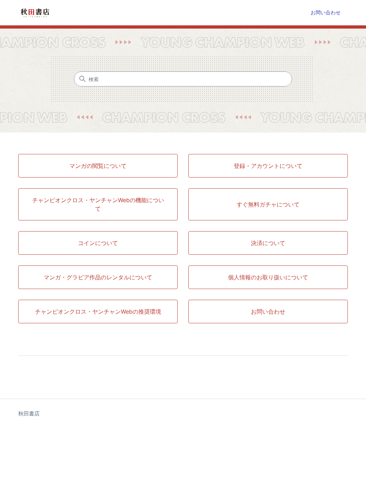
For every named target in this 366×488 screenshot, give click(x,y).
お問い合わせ (326, 12)
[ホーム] (34, 12)
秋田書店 (29, 413)
